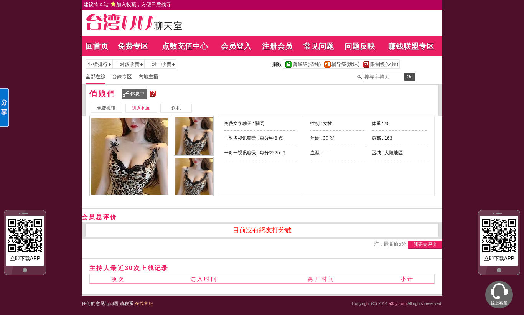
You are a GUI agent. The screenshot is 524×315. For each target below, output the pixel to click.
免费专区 (133, 46)
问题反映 (359, 46)
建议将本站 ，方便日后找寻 (127, 4)
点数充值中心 (185, 46)
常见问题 (318, 46)
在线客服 (144, 303)
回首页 (97, 46)
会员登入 (236, 46)
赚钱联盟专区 (411, 46)
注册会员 (277, 46)
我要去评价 (425, 244)
